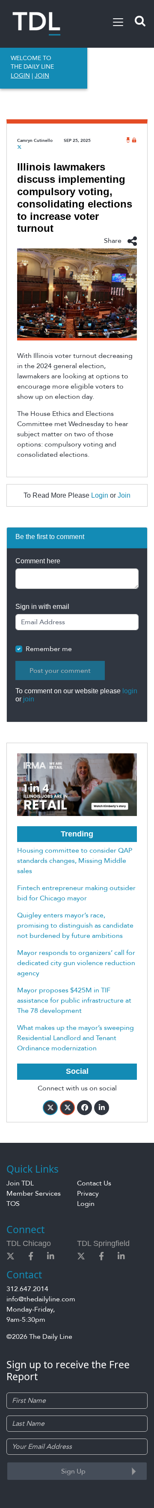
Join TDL (20, 1183)
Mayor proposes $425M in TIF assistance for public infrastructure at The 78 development (74, 1000)
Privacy (88, 1193)
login (129, 691)
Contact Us (94, 1183)
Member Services (33, 1193)
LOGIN (20, 76)
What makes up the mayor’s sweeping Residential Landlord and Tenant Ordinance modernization (75, 1038)
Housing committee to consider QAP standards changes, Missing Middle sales (74, 861)
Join (124, 495)
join (28, 699)
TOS (13, 1203)
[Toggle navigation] (118, 22)
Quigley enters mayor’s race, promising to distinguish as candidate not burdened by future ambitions (75, 925)
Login (99, 495)
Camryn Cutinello (35, 141)
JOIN (42, 76)
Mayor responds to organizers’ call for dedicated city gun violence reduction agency (76, 963)
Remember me (49, 649)
